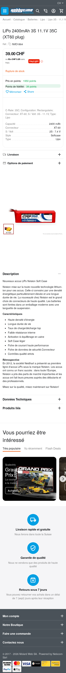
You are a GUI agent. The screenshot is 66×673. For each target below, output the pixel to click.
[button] (28, 91)
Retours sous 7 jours (33, 590)
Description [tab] (11, 274)
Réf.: (5, 44)
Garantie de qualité (33, 558)
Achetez (13, 490)
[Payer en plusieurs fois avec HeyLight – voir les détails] (41, 61)
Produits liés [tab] (11, 408)
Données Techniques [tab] (17, 399)
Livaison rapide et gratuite (33, 529)
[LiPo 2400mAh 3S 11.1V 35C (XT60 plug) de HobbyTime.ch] (33, 216)
